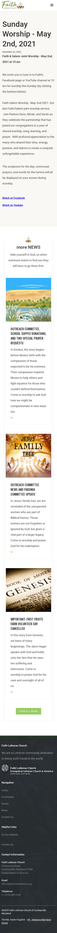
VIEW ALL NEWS (28, 711)
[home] (13, 4)
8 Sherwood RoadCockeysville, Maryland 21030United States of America (17, 869)
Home (5, 790)
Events (5, 803)
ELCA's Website (10, 834)
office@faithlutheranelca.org (17, 884)
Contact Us (7, 817)
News (5, 810)
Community (8, 797)
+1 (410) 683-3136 (11, 895)
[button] (52, 5)
